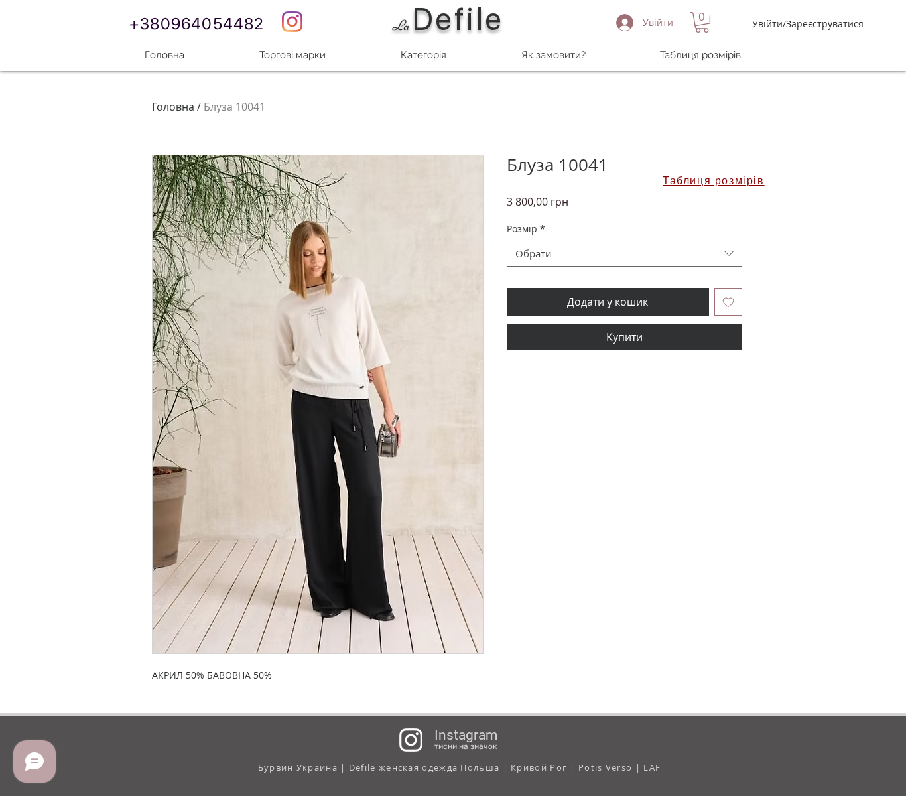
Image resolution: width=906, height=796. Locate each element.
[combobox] (624, 254)
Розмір (526, 228)
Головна (173, 107)
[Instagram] (292, 21)
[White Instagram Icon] (410, 740)
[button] (702, 22)
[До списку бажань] (728, 302)
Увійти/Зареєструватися (808, 23)
